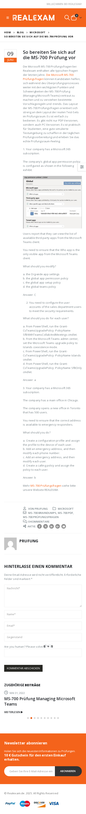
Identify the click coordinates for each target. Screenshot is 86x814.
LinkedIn (51, 526)
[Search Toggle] (67, 17)
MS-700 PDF (65, 513)
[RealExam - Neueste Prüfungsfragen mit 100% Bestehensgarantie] (33, 18)
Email (63, 526)
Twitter (45, 526)
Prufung (41, 509)
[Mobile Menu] (7, 17)
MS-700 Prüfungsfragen (45, 485)
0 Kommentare (38, 521)
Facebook (39, 526)
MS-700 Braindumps (42, 513)
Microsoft (66, 509)
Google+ (57, 526)
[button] (28, 718)
